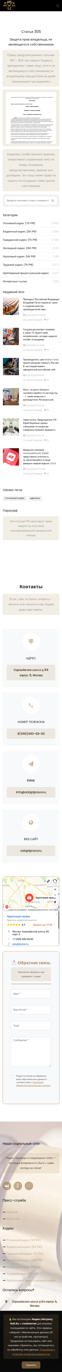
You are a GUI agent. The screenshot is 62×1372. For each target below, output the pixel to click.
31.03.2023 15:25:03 (34, 405)
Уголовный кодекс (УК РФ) (31, 223)
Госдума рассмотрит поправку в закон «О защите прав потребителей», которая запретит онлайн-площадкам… (40, 334)
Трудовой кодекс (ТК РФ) (31, 265)
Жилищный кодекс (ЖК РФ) (31, 248)
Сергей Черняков (34, 319)
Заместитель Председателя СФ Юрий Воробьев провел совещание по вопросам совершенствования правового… (39, 425)
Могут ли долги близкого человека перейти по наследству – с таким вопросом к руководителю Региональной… (40, 395)
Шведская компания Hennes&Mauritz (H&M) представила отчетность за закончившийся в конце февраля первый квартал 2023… (40, 456)
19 (47, 319)
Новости (12, 1212)
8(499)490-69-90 (31, 734)
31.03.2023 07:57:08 (35, 468)
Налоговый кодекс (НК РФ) (31, 256)
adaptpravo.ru (31, 851)
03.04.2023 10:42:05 (35, 315)
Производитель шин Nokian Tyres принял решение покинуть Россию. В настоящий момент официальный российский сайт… (41, 364)
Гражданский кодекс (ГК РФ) (31, 240)
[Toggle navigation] (56, 5)
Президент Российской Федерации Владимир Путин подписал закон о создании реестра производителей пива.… (41, 304)
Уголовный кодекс (15, 498)
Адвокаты (35, 498)
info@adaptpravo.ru (31, 792)
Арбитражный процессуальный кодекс (31, 273)
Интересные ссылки (31, 281)
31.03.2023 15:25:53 (34, 375)
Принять (31, 1365)
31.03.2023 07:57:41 (34, 435)
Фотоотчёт (13, 1219)
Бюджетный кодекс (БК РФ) (31, 231)
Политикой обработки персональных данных (33, 1084)
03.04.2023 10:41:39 (35, 345)
